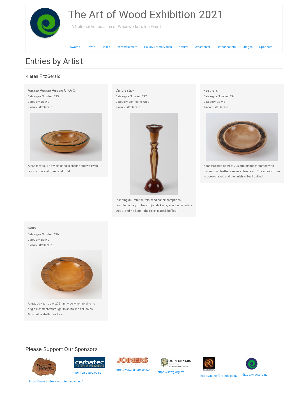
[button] (66, 136)
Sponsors (265, 47)
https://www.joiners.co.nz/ (132, 369)
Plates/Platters (226, 47)
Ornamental (202, 47)
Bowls (91, 47)
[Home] (47, 23)
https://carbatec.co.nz (86, 372)
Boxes (106, 47)
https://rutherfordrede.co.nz (218, 375)
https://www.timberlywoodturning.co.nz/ (56, 381)
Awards (75, 47)
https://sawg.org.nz (171, 372)
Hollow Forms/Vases (158, 47)
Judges (248, 47)
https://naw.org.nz (255, 374)
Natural (183, 47)
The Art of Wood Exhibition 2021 (145, 13)
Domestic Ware (127, 47)
